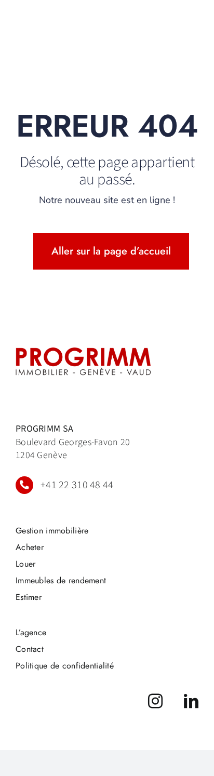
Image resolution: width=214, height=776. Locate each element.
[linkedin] (191, 701)
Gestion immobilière (52, 531)
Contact (30, 649)
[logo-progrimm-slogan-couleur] (83, 352)
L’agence (31, 632)
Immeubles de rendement (61, 580)
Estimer (29, 597)
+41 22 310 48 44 (77, 485)
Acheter (30, 547)
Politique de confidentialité (65, 666)
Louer (25, 564)
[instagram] (155, 701)
